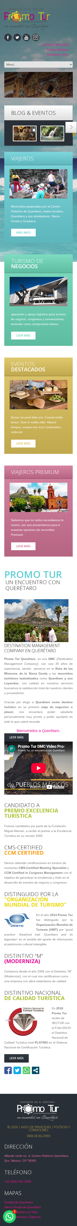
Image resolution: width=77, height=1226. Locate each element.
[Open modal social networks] (35, 1070)
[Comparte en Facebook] (8, 1070)
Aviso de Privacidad (36, 1127)
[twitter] (17, 37)
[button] (9, 1216)
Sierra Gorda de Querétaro (22, 1207)
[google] (35, 37)
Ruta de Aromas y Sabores (22, 1217)
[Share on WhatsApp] (26, 1070)
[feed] (26, 37)
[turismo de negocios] (38, 291)
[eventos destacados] (38, 394)
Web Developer (38, 1136)
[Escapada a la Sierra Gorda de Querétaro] (52, 133)
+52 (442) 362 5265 (54, 44)
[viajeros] (38, 183)
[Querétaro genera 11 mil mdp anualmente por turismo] (24, 133)
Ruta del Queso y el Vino (21, 1212)
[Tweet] (17, 1070)
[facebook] (8, 37)
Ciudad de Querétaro (18, 1202)
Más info (23, 232)
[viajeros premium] (38, 497)
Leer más (23, 335)
